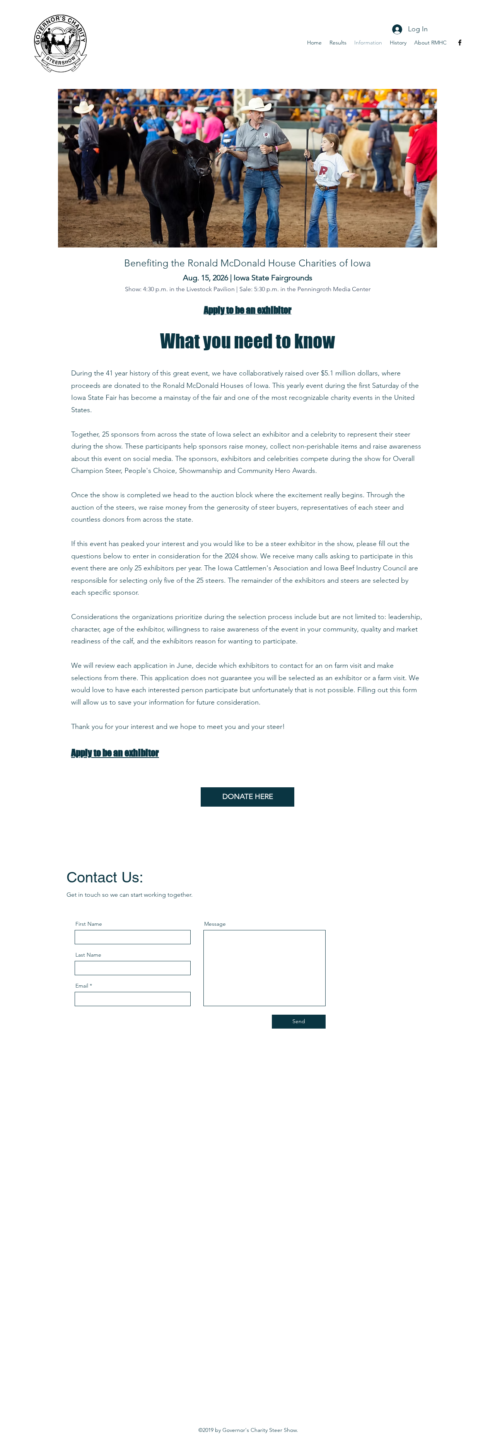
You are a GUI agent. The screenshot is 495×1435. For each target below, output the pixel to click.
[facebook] (460, 42)
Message (215, 924)
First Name (88, 924)
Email (81, 985)
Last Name (88, 954)
